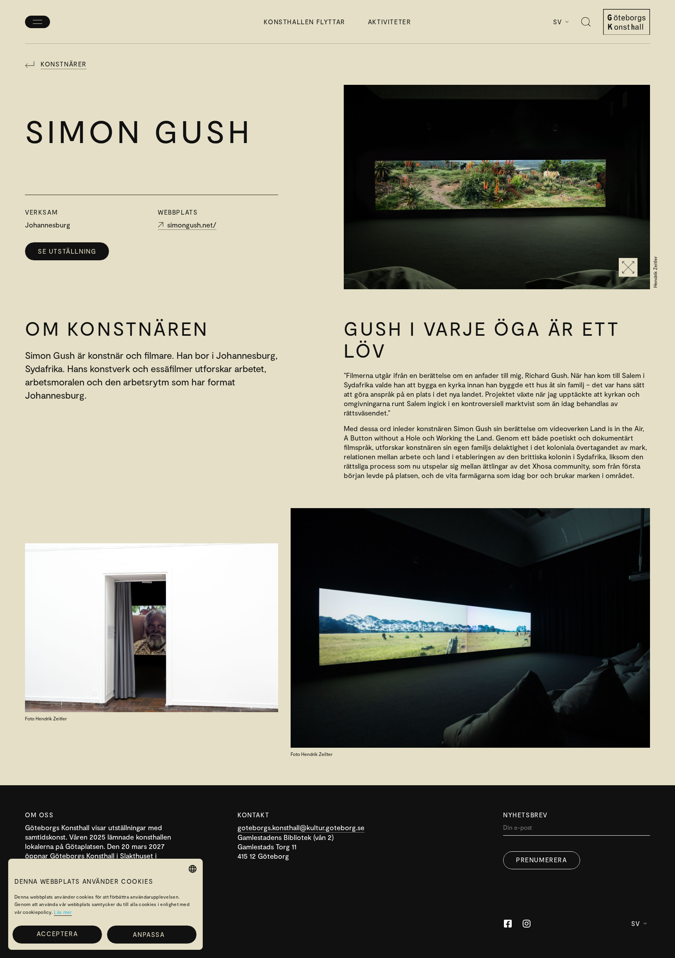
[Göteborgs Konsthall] (626, 22)
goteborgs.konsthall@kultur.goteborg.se (301, 827)
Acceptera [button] (57, 933)
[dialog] (105, 904)
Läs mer (62, 912)
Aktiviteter (389, 21)
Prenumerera (541, 859)
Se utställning (67, 251)
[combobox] (192, 869)
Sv (557, 21)
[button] (151, 935)
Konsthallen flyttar (304, 21)
